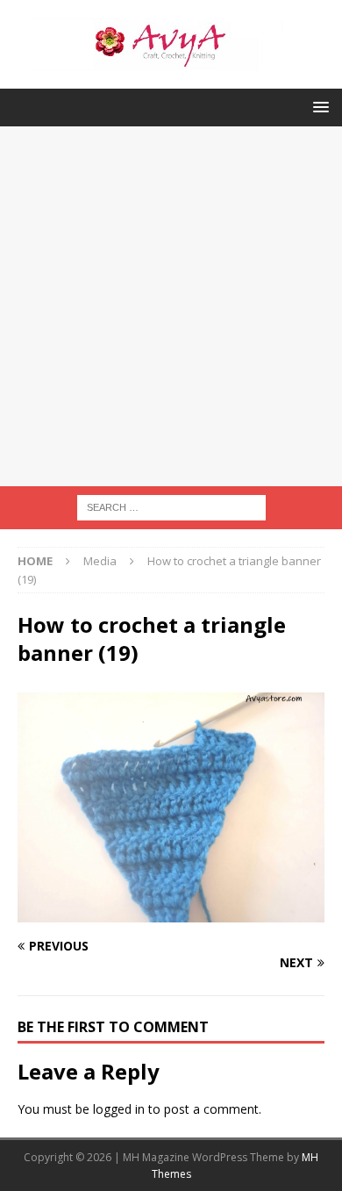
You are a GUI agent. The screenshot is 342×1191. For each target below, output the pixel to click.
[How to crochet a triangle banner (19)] (171, 912)
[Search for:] (171, 506)
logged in (119, 1109)
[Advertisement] (171, 306)
